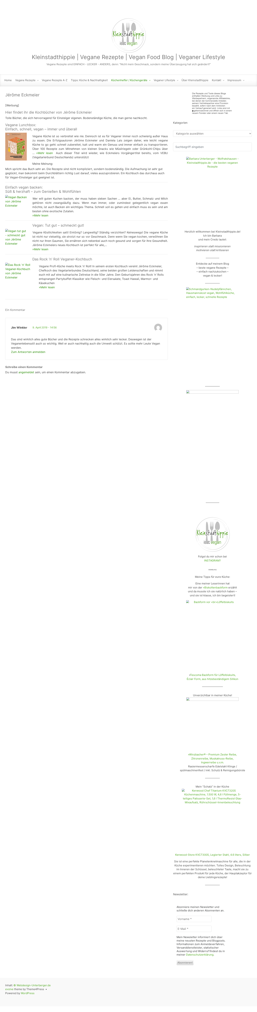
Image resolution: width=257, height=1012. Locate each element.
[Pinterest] (248, 10)
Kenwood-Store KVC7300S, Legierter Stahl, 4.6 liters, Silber (212, 854)
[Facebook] (226, 10)
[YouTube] (241, 10)
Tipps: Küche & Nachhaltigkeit (89, 80)
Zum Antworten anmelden (28, 352)
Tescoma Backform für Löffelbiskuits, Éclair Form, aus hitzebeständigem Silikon (212, 677)
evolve (9, 989)
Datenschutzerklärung (199, 954)
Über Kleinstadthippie (194, 80)
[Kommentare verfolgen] (30, 310)
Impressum (234, 80)
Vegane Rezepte (25, 80)
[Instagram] (234, 10)
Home (8, 80)
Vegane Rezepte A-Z (54, 80)
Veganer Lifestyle (164, 80)
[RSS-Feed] (212, 10)
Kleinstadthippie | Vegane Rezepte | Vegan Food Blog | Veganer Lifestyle (128, 57)
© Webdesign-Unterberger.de (32, 985)
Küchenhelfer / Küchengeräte (129, 80)
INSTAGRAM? (212, 560)
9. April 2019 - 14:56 (45, 327)
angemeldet (26, 372)
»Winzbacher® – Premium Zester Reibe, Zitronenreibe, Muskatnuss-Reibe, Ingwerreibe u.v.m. (212, 758)
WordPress (27, 993)
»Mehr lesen (44, 153)
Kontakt (216, 80)
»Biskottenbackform (215, 587)
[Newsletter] (219, 10)
